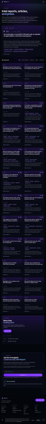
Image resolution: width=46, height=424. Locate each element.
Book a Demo (39, 400)
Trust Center (3, 412)
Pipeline (2, 408)
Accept (38, 420)
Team (36, 408)
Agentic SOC (3, 406)
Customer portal (38, 412)
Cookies (43, 419)
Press (25, 410)
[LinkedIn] (2, 420)
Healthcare (14, 408)
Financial (14, 406)
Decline (33, 420)
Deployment (3, 410)
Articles (25, 408)
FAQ (24, 412)
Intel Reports (26, 406)
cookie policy (19, 421)
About (36, 406)
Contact (36, 410)
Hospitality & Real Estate (17, 410)
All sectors (14, 412)
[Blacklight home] (5, 2)
